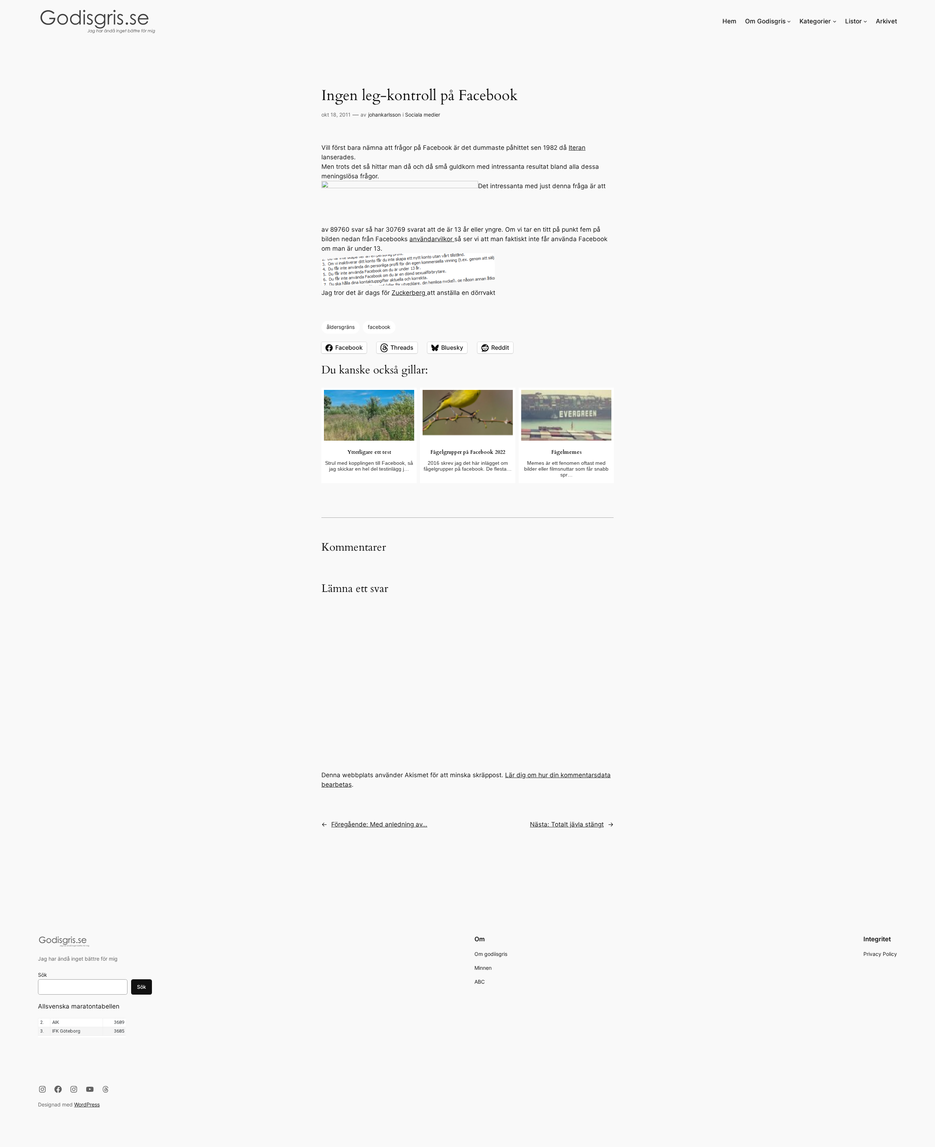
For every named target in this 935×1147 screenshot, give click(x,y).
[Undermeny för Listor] (865, 21)
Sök (42, 975)
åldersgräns (341, 327)
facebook (379, 327)
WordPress (87, 1104)
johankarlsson (384, 114)
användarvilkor (431, 239)
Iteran (577, 147)
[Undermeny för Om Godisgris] (789, 21)
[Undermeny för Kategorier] (834, 21)
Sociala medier (422, 114)
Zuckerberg (409, 292)
